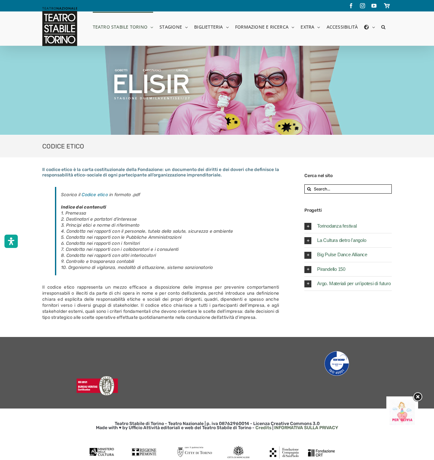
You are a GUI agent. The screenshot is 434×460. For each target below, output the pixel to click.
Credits (263, 427)
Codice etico (95, 194)
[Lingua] (369, 26)
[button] (383, 26)
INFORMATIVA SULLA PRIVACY (306, 427)
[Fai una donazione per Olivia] (402, 402)
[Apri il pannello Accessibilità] (11, 241)
